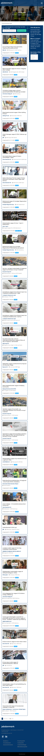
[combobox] (34, 57)
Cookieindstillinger (21, 744)
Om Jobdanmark (7, 742)
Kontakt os (5, 741)
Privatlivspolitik (21, 741)
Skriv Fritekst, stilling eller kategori (35, 52)
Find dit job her (35, 27)
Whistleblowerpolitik (22, 746)
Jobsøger (20, 14)
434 (10, 718)
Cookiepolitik (20, 742)
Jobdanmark (14, 14)
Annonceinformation (8, 744)
